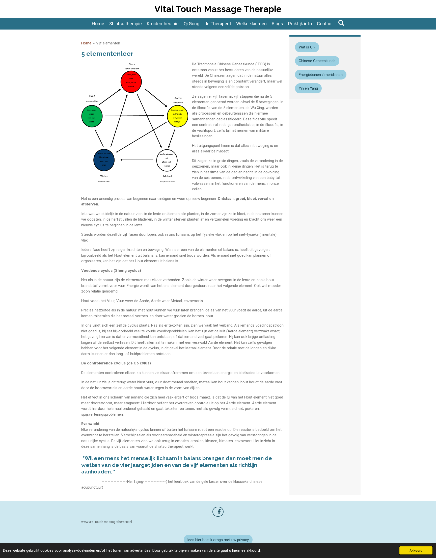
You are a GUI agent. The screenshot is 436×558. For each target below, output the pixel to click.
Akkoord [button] (416, 550)
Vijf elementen (108, 43)
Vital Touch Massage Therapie (218, 9)
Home (86, 43)
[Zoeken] (341, 23)
